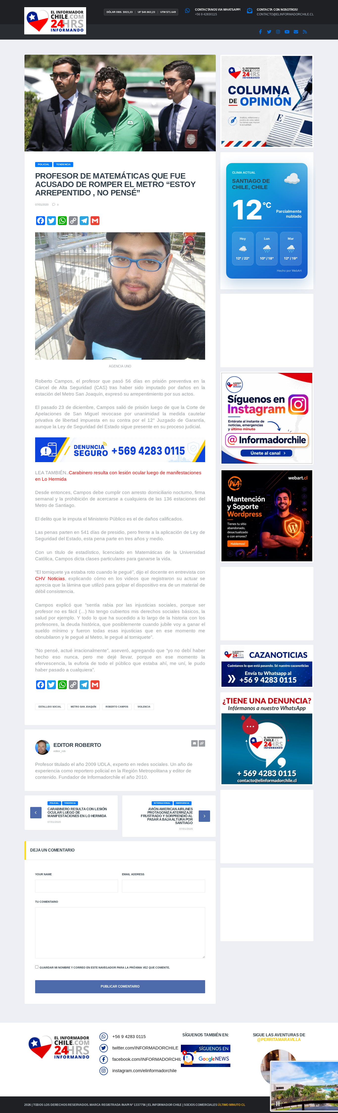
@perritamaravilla (279, 1040)
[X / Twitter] (269, 32)
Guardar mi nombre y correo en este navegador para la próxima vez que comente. (105, 967)
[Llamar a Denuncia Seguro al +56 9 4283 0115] (120, 449)
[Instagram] (278, 32)
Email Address (133, 874)
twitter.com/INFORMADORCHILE (145, 1047)
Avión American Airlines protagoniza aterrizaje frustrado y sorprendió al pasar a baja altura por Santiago (167, 816)
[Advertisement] (267, 330)
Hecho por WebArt (289, 270)
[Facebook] (260, 32)
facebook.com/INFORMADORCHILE (148, 1059)
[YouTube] (287, 32)
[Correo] (296, 32)
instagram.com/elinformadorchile (144, 1070)
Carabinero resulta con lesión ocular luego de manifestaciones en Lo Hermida (77, 812)
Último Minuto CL (231, 1105)
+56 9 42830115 (206, 14)
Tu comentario (46, 901)
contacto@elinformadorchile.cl (285, 14)
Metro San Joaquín (83, 707)
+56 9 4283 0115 (129, 1036)
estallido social (50, 707)
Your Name (43, 874)
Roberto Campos (117, 707)
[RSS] (305, 32)
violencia (144, 707)
